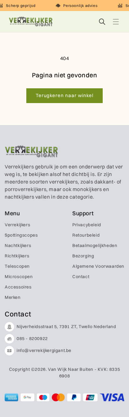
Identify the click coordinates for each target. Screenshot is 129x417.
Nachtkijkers (18, 245)
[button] (116, 22)
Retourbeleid (86, 235)
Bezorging (83, 256)
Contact (80, 276)
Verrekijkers (17, 225)
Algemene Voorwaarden (98, 266)
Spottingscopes (21, 235)
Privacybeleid (86, 225)
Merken (13, 297)
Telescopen (17, 266)
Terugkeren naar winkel (64, 95)
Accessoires (18, 287)
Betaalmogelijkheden (94, 245)
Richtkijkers (17, 256)
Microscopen (19, 276)
